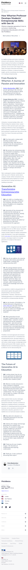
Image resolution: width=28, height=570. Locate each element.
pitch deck (7, 236)
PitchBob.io (6, 481)
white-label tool (7, 305)
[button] (25, 3)
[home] (6, 3)
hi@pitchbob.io (5, 491)
